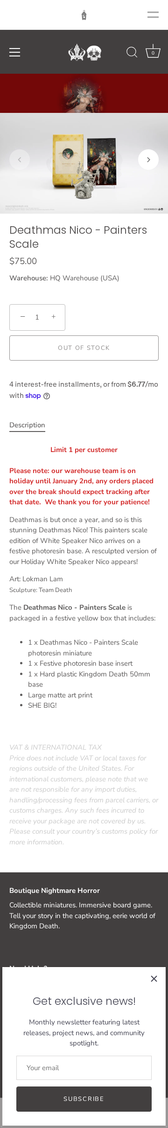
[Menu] (15, 52)
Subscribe (83, 1099)
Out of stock (84, 348)
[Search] (132, 53)
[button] (19, 159)
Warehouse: (28, 278)
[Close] (154, 978)
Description (27, 425)
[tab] (32, 425)
